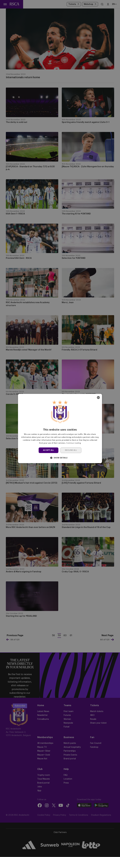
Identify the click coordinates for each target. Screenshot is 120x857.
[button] (59, 458)
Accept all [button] (48, 450)
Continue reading (73, 443)
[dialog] (60, 428)
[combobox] (98, 397)
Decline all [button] (71, 450)
